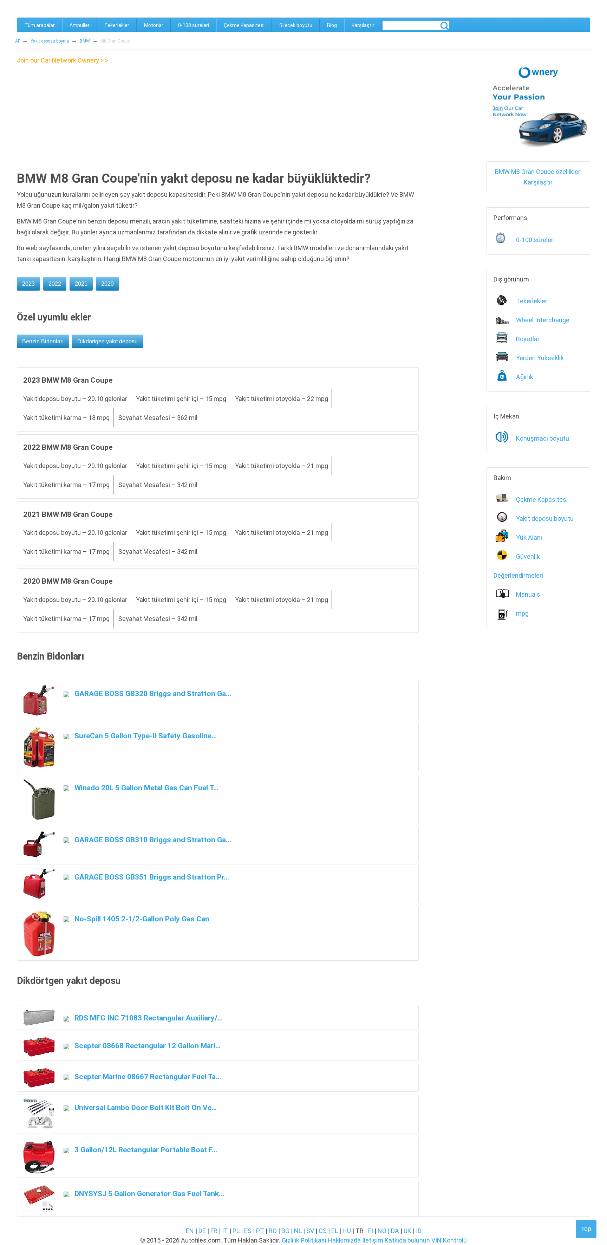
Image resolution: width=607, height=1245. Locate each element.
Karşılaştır (363, 25)
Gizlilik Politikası (304, 1240)
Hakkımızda (344, 1240)
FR (213, 1230)
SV (310, 1230)
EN (190, 1230)
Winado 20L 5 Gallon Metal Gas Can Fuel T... (145, 787)
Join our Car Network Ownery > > (62, 60)
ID (419, 1230)
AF (17, 41)
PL (236, 1230)
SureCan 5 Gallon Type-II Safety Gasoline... (145, 735)
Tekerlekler (116, 25)
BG (285, 1230)
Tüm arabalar (40, 25)
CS (323, 1230)
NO (382, 1230)
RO (273, 1230)
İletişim (372, 1240)
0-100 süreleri (193, 25)
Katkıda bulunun (407, 1240)
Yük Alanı (529, 537)
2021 (81, 284)
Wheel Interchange (542, 320)
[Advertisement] (76, 115)
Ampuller (80, 25)
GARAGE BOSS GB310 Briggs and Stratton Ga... (152, 839)
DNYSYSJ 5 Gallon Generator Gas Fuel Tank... (148, 1193)
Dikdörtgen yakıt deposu (107, 341)
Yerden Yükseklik (540, 358)
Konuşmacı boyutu (542, 438)
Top (586, 1228)
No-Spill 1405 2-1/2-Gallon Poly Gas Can (141, 918)
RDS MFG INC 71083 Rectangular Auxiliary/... (148, 1017)
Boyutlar (528, 339)
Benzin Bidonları (43, 341)
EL (334, 1230)
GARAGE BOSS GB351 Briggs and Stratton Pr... (151, 877)
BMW (85, 41)
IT (225, 1230)
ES (248, 1230)
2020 (107, 284)
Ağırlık (524, 377)
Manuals (528, 594)
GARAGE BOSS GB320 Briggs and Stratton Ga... (152, 693)
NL (298, 1230)
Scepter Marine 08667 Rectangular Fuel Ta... (147, 1076)
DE (202, 1230)
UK (407, 1230)
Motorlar (153, 25)
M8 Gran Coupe (115, 41)
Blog (332, 25)
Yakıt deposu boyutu (50, 41)
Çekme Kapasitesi (244, 25)
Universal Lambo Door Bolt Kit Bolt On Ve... (145, 1107)
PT (260, 1230)
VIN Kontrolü (449, 1240)
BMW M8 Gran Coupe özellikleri (538, 171)
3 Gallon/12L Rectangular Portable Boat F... (145, 1149)
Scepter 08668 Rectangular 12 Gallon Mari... (147, 1045)
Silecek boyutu (295, 25)
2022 (54, 284)
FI (370, 1230)
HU (346, 1230)
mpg (522, 613)
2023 (28, 284)
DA (395, 1230)
